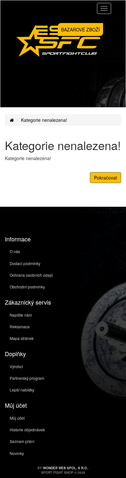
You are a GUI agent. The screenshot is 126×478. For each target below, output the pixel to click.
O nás (15, 251)
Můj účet (17, 418)
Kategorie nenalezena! (44, 120)
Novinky (17, 453)
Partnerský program (27, 378)
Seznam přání (22, 441)
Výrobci (16, 366)
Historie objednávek (27, 429)
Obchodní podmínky (27, 286)
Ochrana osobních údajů (31, 275)
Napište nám (21, 315)
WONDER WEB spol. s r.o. (65, 468)
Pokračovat (105, 177)
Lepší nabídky (22, 389)
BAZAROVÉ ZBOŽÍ (80, 29)
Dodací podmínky (25, 263)
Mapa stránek (22, 338)
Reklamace (20, 326)
